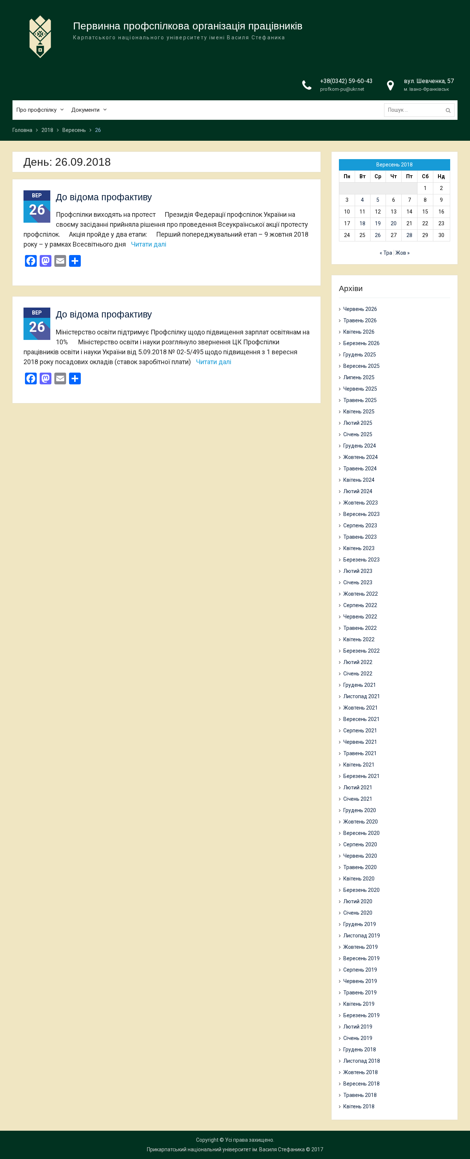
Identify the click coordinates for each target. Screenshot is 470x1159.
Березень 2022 (361, 651)
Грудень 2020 (359, 810)
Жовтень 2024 (360, 457)
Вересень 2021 (361, 719)
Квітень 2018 (359, 1106)
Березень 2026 (361, 343)
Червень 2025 (360, 389)
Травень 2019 (360, 992)
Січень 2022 (357, 674)
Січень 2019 (357, 1038)
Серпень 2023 (360, 525)
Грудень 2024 (359, 446)
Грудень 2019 (359, 924)
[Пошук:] (421, 110)
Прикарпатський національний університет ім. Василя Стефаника (226, 1149)
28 (409, 235)
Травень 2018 (360, 1095)
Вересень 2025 (361, 366)
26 (378, 235)
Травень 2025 (360, 400)
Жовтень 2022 (360, 594)
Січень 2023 (357, 582)
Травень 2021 (360, 753)
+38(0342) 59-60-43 (346, 81)
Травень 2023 (360, 537)
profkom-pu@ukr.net (342, 89)
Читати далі (148, 244)
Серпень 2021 (360, 730)
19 (378, 223)
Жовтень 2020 (360, 822)
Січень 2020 (357, 913)
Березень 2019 (361, 1015)
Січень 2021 (357, 799)
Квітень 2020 (359, 879)
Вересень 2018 (361, 1084)
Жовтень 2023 (360, 503)
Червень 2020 (360, 856)
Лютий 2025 (357, 423)
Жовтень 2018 (360, 1072)
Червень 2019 (360, 981)
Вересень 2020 (361, 833)
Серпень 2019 (360, 970)
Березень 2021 (361, 776)
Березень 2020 (361, 890)
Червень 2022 (360, 617)
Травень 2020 (360, 867)
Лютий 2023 (357, 571)
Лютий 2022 (357, 662)
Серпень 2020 (360, 844)
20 (394, 223)
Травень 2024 (360, 468)
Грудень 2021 (359, 685)
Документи (85, 110)
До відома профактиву (104, 197)
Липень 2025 (359, 377)
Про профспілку (36, 110)
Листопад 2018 (361, 1061)
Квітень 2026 (359, 332)
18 (362, 223)
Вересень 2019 (361, 958)
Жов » (402, 253)
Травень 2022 (360, 628)
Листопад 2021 (361, 696)
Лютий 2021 (357, 787)
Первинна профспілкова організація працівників (188, 26)
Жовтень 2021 (360, 708)
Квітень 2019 (359, 1004)
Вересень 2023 (361, 514)
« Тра (386, 253)
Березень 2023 (361, 560)
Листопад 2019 (361, 936)
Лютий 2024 (357, 491)
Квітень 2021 (359, 765)
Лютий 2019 (357, 1027)
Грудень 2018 (359, 1049)
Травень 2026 (360, 320)
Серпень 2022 (360, 605)
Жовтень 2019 (360, 947)
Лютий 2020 (357, 901)
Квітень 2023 (359, 548)
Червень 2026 (360, 309)
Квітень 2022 (359, 639)
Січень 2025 (357, 434)
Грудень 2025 (359, 355)
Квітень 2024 (359, 480)
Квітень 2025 (359, 412)
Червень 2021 (360, 742)
